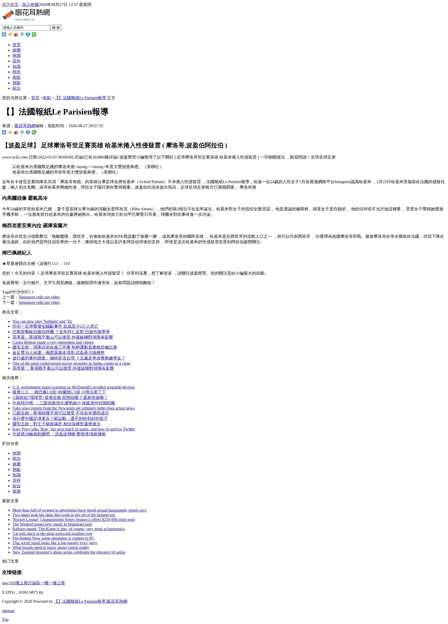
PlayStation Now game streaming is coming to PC (53, 538)
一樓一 (46, 583)
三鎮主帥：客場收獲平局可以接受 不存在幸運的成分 (60, 413)
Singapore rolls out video (39, 297)
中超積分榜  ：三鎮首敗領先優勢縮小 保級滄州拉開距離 (63, 403)
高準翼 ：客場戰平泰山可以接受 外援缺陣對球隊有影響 (63, 368)
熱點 (16, 83)
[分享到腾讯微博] (22, 34)
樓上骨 (59, 583)
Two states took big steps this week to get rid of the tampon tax (63, 515)
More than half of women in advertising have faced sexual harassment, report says (79, 510)
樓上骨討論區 (27, 583)
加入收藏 (30, 4)
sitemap (8, 610)
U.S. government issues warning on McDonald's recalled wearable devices (73, 387)
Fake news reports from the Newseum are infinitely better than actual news (73, 408)
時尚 (16, 72)
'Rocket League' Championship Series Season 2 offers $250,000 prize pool (73, 519)
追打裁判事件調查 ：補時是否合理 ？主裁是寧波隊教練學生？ (68, 358)
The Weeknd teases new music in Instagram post (52, 524)
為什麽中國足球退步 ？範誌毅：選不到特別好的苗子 (60, 418)
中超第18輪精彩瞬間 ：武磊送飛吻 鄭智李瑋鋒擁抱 (59, 434)
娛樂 (16, 50)
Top (5, 619)
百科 (16, 61)
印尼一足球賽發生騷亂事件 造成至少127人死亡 (55, 326)
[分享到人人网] (28, 34)
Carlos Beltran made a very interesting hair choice (53, 342)
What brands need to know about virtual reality (50, 547)
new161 (8, 583)
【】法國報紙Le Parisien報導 (80, 98)
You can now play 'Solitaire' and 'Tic (42, 321)
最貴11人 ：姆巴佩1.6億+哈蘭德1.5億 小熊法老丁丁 (59, 392)
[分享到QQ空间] (10, 34)
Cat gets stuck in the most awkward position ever (52, 533)
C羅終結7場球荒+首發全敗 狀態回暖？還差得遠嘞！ (60, 397)
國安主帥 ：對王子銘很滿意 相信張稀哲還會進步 (56, 424)
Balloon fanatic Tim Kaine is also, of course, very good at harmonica (68, 529)
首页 (16, 44)
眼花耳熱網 (25, 126)
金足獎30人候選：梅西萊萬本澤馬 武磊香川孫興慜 (58, 352)
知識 (16, 66)
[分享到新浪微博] (16, 34)
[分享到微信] (34, 34)
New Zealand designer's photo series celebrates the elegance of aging (68, 552)
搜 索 (56, 28)
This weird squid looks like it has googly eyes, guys (54, 543)
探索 (16, 491)
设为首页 (10, 4)
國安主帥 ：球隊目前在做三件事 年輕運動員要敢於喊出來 (64, 347)
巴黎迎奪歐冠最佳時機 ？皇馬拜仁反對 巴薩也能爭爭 (61, 331)
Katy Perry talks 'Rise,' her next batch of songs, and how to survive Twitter (73, 429)
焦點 (16, 77)
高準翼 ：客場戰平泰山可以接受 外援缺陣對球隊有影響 (62, 337)
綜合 (16, 88)
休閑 (16, 55)
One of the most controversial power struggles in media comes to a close (71, 363)
